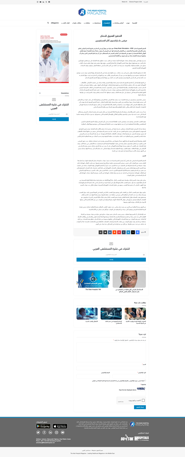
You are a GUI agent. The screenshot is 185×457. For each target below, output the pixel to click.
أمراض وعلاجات (118, 23)
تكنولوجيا (107, 23)
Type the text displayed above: (127, 390)
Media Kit (124, 2)
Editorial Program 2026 (135, 2)
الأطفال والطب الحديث (91, 321)
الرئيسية (134, 23)
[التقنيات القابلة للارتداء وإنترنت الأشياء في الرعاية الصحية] (135, 314)
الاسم (144, 364)
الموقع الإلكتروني (105, 372)
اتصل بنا (146, 2)
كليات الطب (66, 23)
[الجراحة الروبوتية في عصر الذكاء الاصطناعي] (111, 314)
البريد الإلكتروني (141, 372)
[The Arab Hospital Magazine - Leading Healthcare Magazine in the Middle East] (92, 12)
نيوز (128, 23)
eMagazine (55, 23)
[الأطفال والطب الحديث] (87, 314)
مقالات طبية (77, 23)
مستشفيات (97, 23)
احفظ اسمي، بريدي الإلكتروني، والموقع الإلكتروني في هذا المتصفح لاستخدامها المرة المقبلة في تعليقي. (118, 381)
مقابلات (87, 23)
